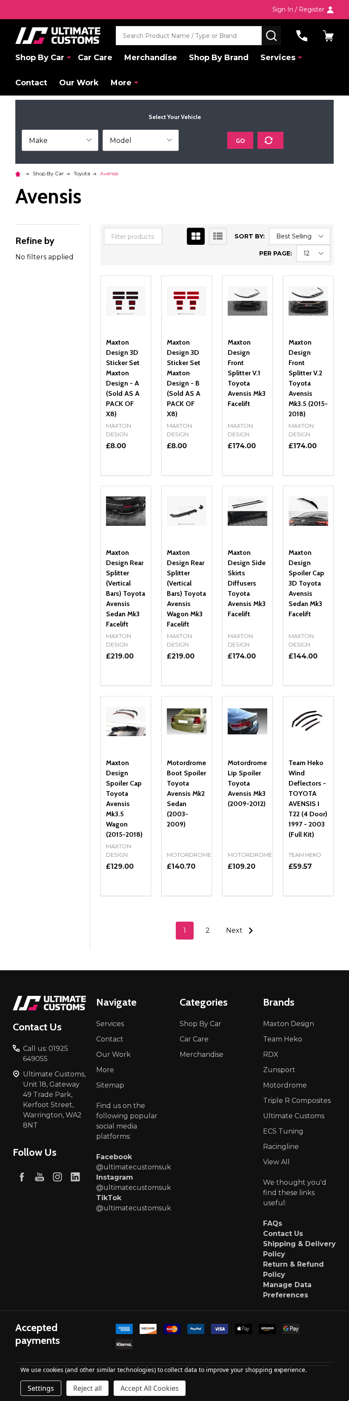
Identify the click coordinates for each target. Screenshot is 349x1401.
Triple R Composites (297, 1100)
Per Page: (275, 253)
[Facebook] (22, 1176)
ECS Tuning (283, 1131)
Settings (41, 1388)
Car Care (95, 57)
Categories (204, 1002)
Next (235, 930)
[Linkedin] (75, 1176)
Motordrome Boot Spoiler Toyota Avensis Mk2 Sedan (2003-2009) (186, 793)
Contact (31, 82)
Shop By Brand (219, 57)
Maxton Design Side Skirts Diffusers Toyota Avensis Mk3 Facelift (247, 583)
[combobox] (189, 35)
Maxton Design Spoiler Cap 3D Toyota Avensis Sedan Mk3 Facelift (306, 583)
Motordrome (285, 1085)
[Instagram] (57, 1176)
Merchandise (150, 57)
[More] (69, 57)
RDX (270, 1054)
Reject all (87, 1388)
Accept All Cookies (149, 1388)
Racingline (281, 1147)
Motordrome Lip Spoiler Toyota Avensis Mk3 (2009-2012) (247, 783)
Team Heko (282, 1039)
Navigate (116, 1002)
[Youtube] (40, 1176)
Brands (279, 1002)
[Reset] (270, 140)
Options (125, 475)
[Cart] (328, 35)
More (121, 82)
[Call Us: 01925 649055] (301, 35)
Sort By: (250, 236)
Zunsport (279, 1070)
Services (277, 57)
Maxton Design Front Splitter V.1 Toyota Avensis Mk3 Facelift (247, 373)
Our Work (79, 82)
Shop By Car (39, 57)
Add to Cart (247, 475)
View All (276, 1162)
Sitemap (110, 1085)
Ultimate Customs (293, 1116)
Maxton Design (288, 1024)
